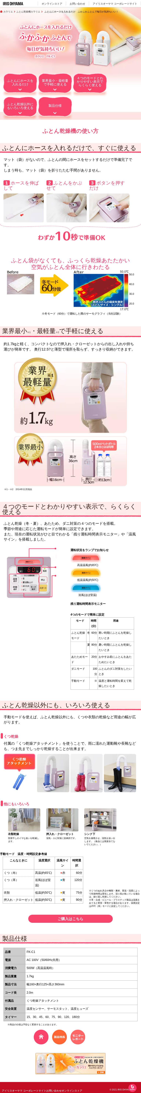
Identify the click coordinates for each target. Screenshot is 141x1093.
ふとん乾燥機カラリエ (28, 11)
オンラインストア (52, 3)
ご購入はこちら (70, 919)
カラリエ (8, 11)
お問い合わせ (77, 3)
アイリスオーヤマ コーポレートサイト (115, 3)
